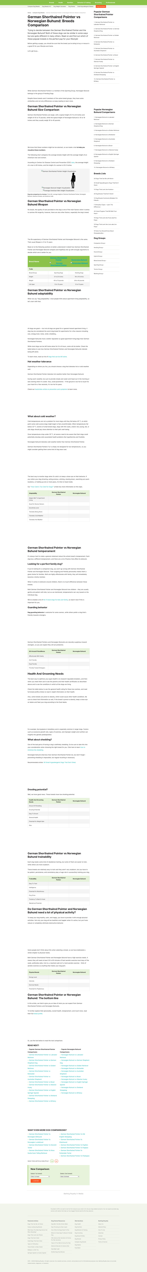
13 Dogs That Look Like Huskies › (104, 189)
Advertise (100, 1233)
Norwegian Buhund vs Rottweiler (72, 1068)
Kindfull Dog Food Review (58, 1252)
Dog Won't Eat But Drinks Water (59, 1224)
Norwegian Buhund (79, 260)
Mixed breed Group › (100, 260)
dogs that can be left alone (57, 356)
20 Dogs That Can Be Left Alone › (104, 178)
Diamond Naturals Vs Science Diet (60, 1246)
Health (60, 2)
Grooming (98, 2)
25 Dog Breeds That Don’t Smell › (104, 194)
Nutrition (70, 2)
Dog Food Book (101, 6)
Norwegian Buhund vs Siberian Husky (74, 1079)
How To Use (101, 1230)
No (56, 1161)
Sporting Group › (99, 265)
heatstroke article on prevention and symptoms (51, 389)
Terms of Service (102, 1242)
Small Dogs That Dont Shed (35, 1241)
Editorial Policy (102, 1227)
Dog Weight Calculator (60, 6)
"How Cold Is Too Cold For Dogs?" (42, 487)
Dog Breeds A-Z (46, 6)
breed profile (38, 1013)
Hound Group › (98, 252)
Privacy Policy (101, 1239)
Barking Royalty (37, 2)
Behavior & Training (84, 2)
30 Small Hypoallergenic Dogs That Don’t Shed (60, 762)
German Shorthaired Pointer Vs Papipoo (74, 1148)
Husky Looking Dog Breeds (35, 1227)
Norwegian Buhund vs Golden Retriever (74, 1066)
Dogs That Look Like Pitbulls (35, 1235)
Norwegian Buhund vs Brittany (71, 1093)
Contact (100, 1236)
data (73, 162)
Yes (52, 1161)
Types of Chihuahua (33, 1244)
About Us (100, 1224)
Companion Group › (100, 243)
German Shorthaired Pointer (58, 259)
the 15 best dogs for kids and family (55, 600)
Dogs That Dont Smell (33, 1238)
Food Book (77, 1247)
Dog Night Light (55, 1249)
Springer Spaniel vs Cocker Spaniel (37, 1253)
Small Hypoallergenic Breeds (85, 6)
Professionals (110, 2)
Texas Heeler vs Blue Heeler (35, 1247)
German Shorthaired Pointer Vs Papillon (74, 1145)
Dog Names (71, 6)
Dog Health (78, 1224)
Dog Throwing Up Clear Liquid (59, 1227)
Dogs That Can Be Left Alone (35, 1224)
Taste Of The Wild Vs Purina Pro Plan (61, 1243)
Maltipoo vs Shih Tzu (33, 1250)
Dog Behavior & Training (81, 1230)
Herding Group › (99, 247)
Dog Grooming (78, 1233)
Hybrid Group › (98, 256)
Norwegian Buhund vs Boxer (71, 1076)
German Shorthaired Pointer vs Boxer (42, 1082)
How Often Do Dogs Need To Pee (60, 1230)
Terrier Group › (98, 269)
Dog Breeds (78, 1239)
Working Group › (99, 273)
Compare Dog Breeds (34, 6)
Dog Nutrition (78, 1227)
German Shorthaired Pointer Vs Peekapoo (75, 1156)
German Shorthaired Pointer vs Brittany (42, 1101)
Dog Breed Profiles (80, 1236)
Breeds (51, 2)
